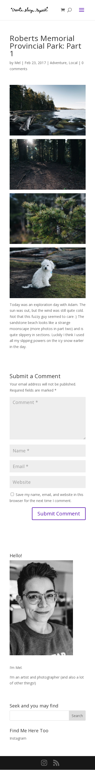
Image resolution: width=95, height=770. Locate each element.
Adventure (58, 62)
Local (73, 62)
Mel (17, 62)
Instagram (18, 738)
